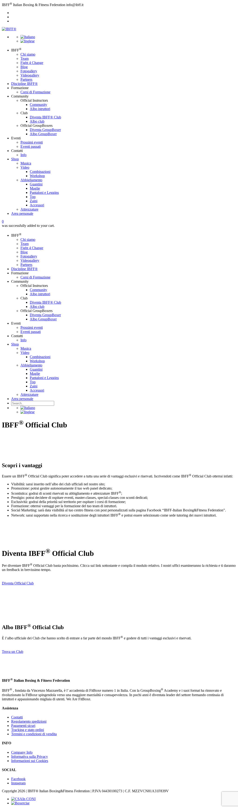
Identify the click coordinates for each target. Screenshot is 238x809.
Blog (24, 67)
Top (33, 197)
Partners (26, 79)
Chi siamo (27, 54)
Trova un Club (12, 652)
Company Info (22, 752)
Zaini (33, 201)
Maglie (35, 188)
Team (24, 58)
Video (24, 167)
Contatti (17, 717)
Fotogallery (28, 71)
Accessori (37, 205)
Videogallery (29, 75)
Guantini (36, 184)
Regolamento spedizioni (28, 721)
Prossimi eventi (31, 142)
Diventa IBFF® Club (45, 117)
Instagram (18, 783)
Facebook (18, 779)
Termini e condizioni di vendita (34, 734)
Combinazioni (40, 172)
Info (23, 155)
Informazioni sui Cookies (29, 761)
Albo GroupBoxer (43, 134)
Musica (25, 163)
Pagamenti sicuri (23, 726)
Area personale (22, 213)
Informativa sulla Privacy (29, 757)
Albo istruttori (40, 109)
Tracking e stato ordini (27, 730)
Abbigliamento (31, 180)
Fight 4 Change (31, 63)
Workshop (37, 176)
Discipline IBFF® (24, 84)
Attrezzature (29, 209)
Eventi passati (30, 146)
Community (38, 105)
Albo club (37, 121)
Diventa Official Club (18, 583)
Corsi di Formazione (35, 92)
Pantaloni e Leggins (44, 193)
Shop (15, 159)
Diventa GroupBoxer (45, 130)
